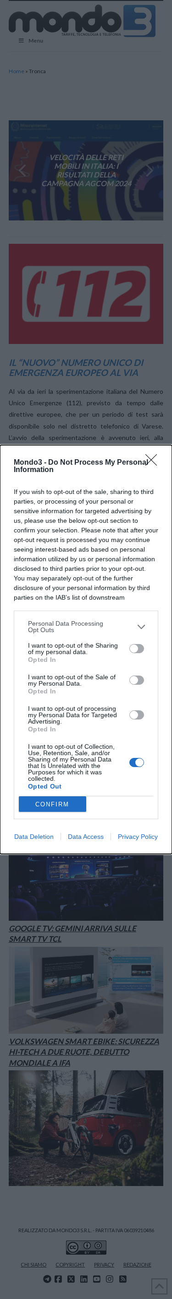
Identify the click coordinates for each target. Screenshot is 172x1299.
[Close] (154, 463)
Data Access (86, 836)
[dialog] (86, 649)
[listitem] (86, 626)
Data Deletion (34, 836)
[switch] (136, 648)
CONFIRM (52, 804)
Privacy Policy (138, 836)
